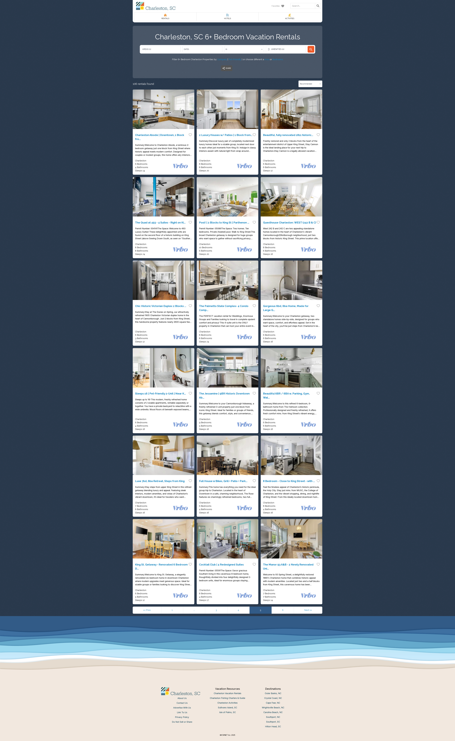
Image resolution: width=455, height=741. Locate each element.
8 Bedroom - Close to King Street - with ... (289, 481)
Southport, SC (273, 722)
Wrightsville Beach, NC (273, 707)
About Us (182, 698)
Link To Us (182, 712)
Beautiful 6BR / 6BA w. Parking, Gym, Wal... (286, 395)
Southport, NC (273, 717)
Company (222, 59)
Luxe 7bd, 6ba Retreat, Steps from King (160, 481)
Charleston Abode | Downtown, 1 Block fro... (159, 137)
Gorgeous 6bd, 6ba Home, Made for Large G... (286, 308)
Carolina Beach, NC (273, 712)
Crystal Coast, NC (273, 698)
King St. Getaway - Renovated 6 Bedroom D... (161, 566)
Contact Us (182, 703)
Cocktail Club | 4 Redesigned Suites (221, 564)
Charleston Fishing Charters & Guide (227, 698)
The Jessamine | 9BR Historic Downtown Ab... (224, 395)
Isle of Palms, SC (227, 712)
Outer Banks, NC (273, 693)
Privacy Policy (182, 717)
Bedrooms (277, 59)
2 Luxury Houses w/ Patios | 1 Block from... (225, 135)
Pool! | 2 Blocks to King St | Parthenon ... (224, 222)
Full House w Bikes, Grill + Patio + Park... (223, 481)
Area (266, 59)
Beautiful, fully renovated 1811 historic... (288, 135)
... (194, 610)
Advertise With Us (182, 707)
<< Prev (147, 610)
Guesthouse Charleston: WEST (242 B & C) (289, 222)
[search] (311, 49)
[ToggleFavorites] (190, 134)
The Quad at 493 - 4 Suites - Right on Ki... (160, 222)
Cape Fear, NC (273, 703)
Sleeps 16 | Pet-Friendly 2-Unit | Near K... (160, 393)
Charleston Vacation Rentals (227, 693)
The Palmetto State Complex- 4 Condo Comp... (223, 308)
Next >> (308, 610)
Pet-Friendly (235, 59)
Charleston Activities (227, 703)
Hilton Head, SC (273, 726)
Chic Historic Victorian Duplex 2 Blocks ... (160, 306)
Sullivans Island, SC (227, 707)
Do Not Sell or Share (182, 722)
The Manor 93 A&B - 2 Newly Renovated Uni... (288, 566)
